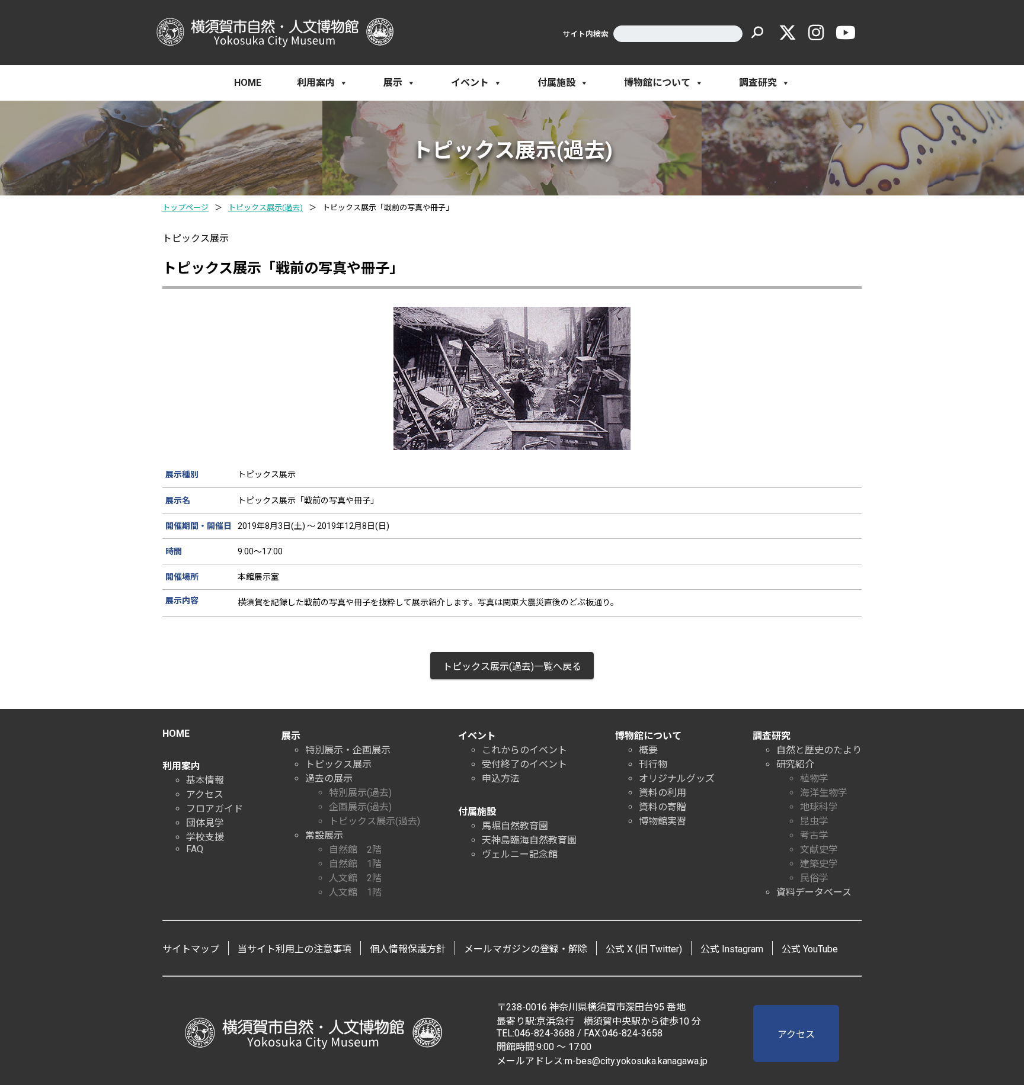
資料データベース (814, 892)
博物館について (657, 82)
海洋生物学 (823, 792)
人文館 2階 (355, 878)
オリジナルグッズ (677, 778)
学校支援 (205, 837)
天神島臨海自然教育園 (529, 840)
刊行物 (653, 764)
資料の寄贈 (662, 807)
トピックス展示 (338, 764)
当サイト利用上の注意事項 (294, 949)
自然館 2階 (355, 849)
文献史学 (819, 849)
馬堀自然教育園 (515, 826)
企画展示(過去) (360, 807)
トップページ (185, 207)
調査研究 (758, 82)
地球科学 (819, 807)
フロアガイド (214, 808)
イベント (470, 82)
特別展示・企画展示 (348, 750)
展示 (392, 82)
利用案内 (316, 82)
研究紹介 (795, 764)
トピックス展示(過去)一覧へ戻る (512, 666)
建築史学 (819, 863)
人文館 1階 (355, 892)
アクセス (204, 794)
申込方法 (501, 778)
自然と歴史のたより (819, 750)
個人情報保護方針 (408, 949)
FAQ (194, 849)
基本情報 (205, 780)
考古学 (814, 835)
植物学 (814, 778)
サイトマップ (190, 949)
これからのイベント (524, 750)
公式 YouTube (810, 949)
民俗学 (814, 878)
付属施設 (556, 82)
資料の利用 (662, 792)
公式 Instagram (731, 949)
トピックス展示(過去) (265, 207)
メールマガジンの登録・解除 (525, 949)
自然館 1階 (355, 863)
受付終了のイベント (524, 764)
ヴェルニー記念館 (520, 854)
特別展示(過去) (360, 792)
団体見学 (205, 823)
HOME (247, 82)
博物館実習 (662, 821)
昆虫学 (814, 821)
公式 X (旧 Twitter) (644, 949)
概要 (648, 750)
